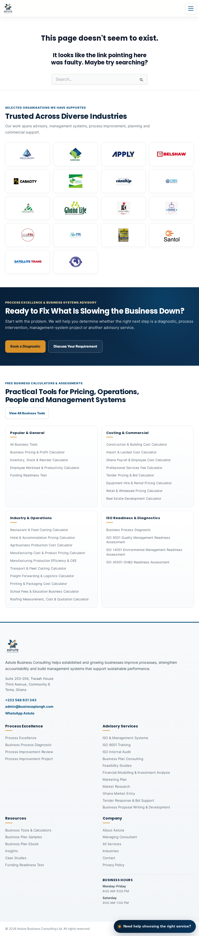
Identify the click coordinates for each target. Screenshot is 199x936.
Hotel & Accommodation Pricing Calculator (42, 538)
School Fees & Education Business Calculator (44, 591)
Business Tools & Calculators (28, 830)
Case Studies (15, 858)
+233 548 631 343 (21, 700)
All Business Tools (24, 444)
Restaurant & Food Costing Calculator (39, 530)
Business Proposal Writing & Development (136, 807)
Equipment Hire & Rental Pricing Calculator (139, 483)
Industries (111, 851)
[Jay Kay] (123, 208)
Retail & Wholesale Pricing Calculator (134, 491)
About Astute (113, 830)
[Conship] (123, 181)
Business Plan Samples (23, 837)
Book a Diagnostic (25, 346)
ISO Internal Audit (117, 752)
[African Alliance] (27, 154)
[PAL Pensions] (75, 235)
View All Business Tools (27, 413)
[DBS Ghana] (171, 181)
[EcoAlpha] (27, 208)
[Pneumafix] (123, 235)
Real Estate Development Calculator (133, 498)
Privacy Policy (113, 865)
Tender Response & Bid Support (128, 800)
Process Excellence (21, 738)
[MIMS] (171, 208)
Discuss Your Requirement (75, 346)
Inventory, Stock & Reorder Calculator (39, 460)
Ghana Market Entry (119, 793)
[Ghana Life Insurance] (75, 208)
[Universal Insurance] (75, 262)
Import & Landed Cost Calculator (131, 452)
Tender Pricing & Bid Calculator (130, 475)
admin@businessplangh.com (29, 706)
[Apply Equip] (123, 154)
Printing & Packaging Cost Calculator (38, 584)
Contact (109, 858)
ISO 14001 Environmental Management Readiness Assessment (144, 552)
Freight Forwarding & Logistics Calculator (42, 576)
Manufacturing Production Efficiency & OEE (43, 561)
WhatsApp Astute (19, 713)
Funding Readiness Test (28, 475)
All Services (112, 844)
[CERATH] (75, 181)
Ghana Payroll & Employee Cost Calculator (138, 460)
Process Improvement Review (29, 752)
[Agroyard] (75, 154)
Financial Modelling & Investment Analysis (136, 772)
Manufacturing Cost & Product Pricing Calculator (47, 553)
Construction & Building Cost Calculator (136, 444)
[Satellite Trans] (27, 262)
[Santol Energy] (171, 235)
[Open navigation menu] (190, 8)
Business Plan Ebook (22, 844)
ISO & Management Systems (125, 738)
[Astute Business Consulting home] (8, 8)
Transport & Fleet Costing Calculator (38, 568)
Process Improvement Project (29, 759)
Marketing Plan (115, 779)
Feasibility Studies (117, 765)
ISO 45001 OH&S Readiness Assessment (137, 562)
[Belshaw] (171, 154)
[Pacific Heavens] (27, 235)
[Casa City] (27, 181)
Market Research (116, 786)
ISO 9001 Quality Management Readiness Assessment (138, 540)
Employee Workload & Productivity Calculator (45, 468)
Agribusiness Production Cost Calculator (41, 545)
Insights (11, 851)
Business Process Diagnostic (128, 530)
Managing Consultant (120, 837)
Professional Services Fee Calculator (134, 468)
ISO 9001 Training (117, 745)
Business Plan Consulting (123, 759)
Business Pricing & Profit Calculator (37, 452)
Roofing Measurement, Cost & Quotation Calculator (49, 599)
